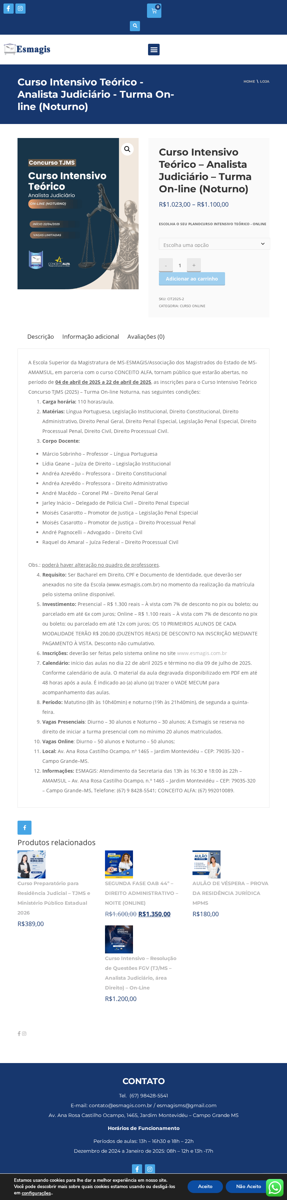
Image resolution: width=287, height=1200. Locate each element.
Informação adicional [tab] (90, 336)
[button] (135, 26)
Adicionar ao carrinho (192, 278)
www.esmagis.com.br (202, 653)
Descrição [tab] (40, 336)
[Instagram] (20, 9)
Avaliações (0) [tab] (145, 336)
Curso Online (192, 305)
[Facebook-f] (9, 9)
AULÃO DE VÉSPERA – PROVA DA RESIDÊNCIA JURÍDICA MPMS (230, 893)
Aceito (205, 1187)
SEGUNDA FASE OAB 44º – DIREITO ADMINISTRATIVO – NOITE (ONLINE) (141, 893)
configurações (36, 1193)
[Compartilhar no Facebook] (24, 828)
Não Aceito (248, 1187)
